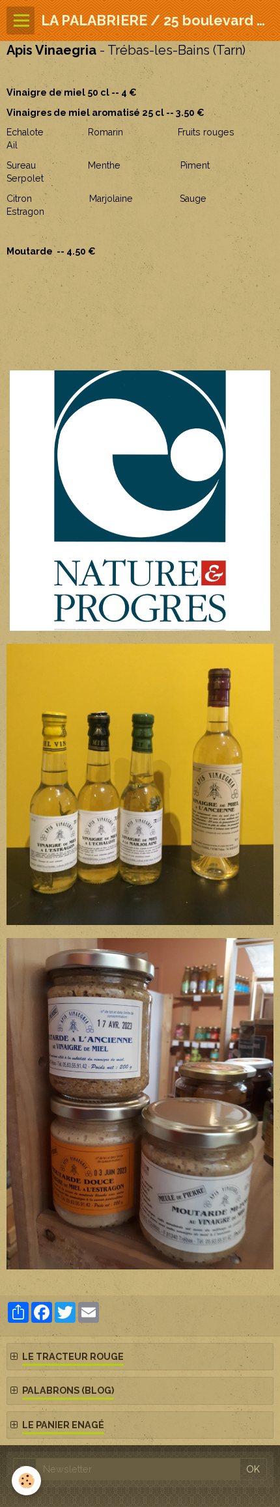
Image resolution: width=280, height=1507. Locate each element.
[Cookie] (26, 1480)
